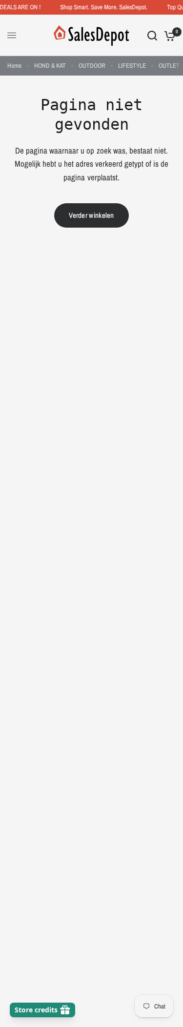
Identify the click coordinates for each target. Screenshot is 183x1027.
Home (14, 65)
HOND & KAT (50, 65)
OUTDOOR (92, 65)
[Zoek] (152, 35)
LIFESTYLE (132, 65)
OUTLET (169, 65)
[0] (168, 35)
